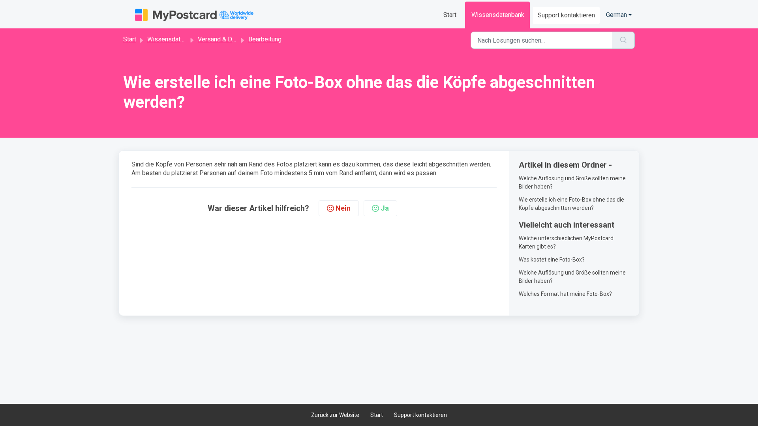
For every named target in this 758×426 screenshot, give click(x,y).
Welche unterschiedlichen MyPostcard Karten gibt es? (566, 242)
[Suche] (623, 40)
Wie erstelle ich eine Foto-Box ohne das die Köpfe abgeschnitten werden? (571, 203)
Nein (343, 208)
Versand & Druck (221, 39)
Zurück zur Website (335, 415)
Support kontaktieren (566, 15)
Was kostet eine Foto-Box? (552, 259)
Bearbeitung (264, 39)
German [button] (616, 15)
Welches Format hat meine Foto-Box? (565, 294)
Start (449, 15)
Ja (385, 208)
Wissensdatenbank (497, 15)
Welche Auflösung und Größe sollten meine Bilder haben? (572, 182)
